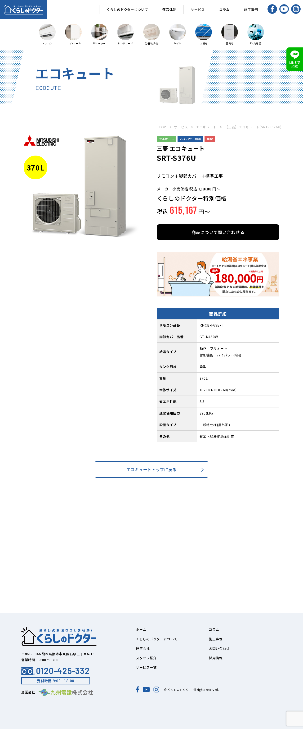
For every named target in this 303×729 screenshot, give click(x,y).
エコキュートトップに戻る (151, 469)
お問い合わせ (219, 648)
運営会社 (143, 648)
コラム (224, 9)
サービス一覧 (146, 667)
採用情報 (216, 657)
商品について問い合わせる (218, 232)
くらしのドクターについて (127, 9)
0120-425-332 (62, 670)
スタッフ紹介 (146, 657)
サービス (198, 9)
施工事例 (251, 9)
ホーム (141, 629)
